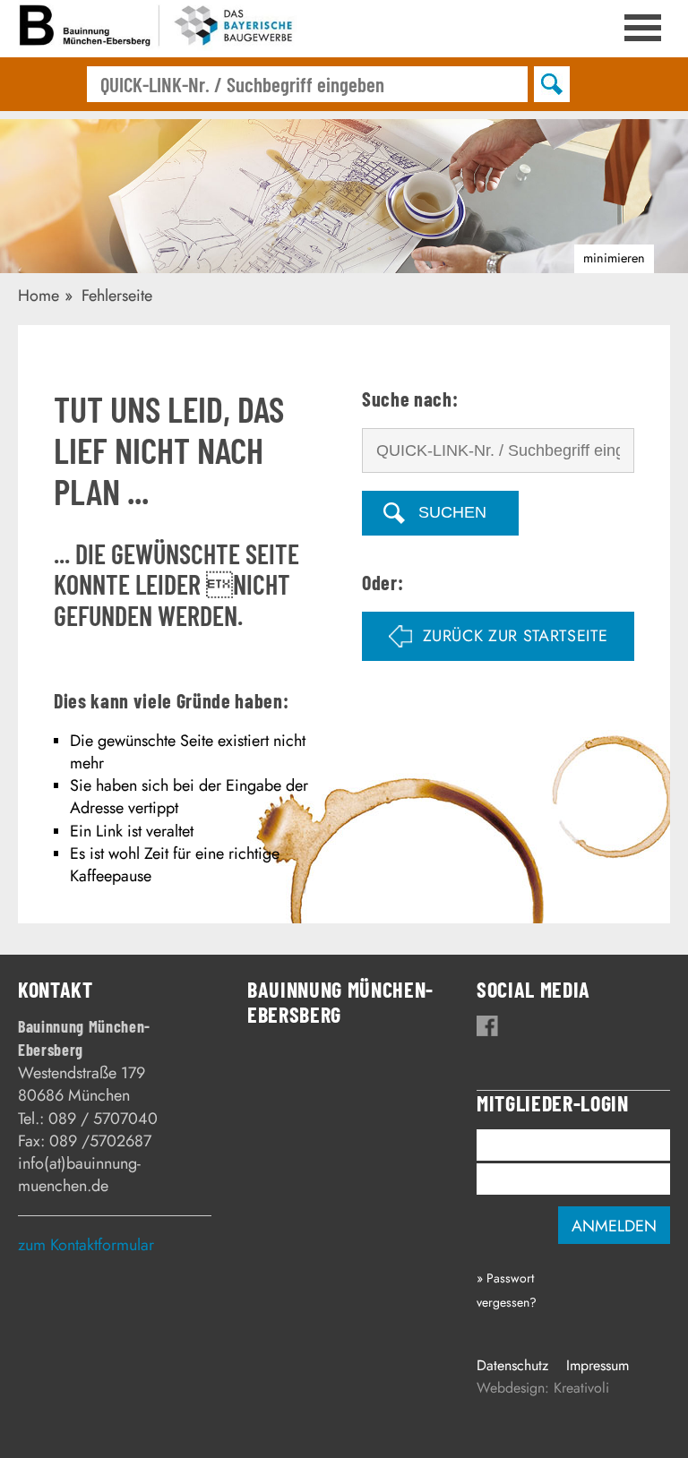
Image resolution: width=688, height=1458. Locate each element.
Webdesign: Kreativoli (543, 1387)
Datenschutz (512, 1365)
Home (38, 295)
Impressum (597, 1365)
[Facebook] (487, 1026)
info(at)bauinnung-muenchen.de (79, 1174)
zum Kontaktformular (86, 1244)
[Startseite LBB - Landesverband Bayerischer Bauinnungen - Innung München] (158, 28)
